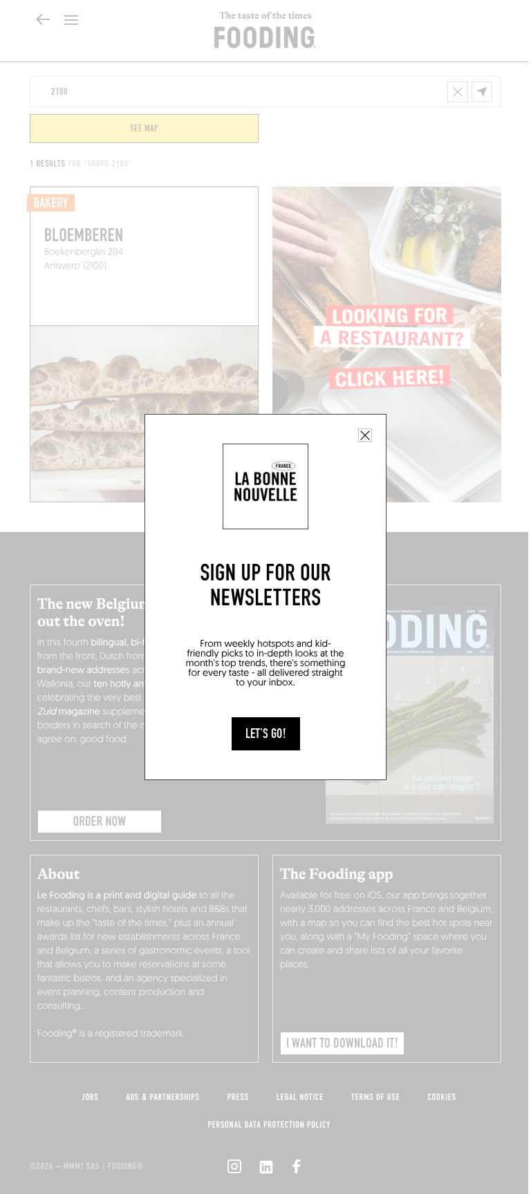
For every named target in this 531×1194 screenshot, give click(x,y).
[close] (365, 435)
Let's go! (265, 733)
